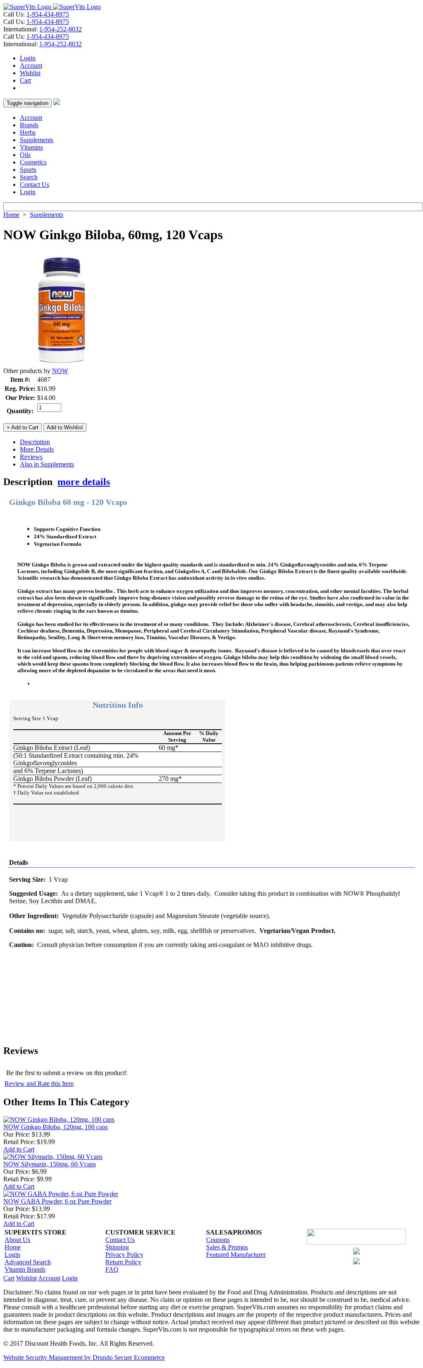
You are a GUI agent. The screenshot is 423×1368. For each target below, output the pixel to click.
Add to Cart (18, 1149)
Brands (29, 124)
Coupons (218, 1239)
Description (35, 441)
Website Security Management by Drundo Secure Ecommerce (84, 1357)
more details (83, 481)
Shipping (117, 1247)
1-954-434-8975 (47, 14)
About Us (17, 1239)
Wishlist (30, 72)
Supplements (36, 139)
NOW (60, 370)
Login (28, 58)
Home (11, 214)
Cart (25, 80)
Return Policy (123, 1262)
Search (29, 177)
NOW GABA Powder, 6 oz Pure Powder (57, 1201)
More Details (37, 449)
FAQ (112, 1269)
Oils (25, 154)
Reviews (31, 456)
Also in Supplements (47, 464)
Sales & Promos (227, 1247)
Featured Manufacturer (236, 1254)
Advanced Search (28, 1262)
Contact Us (34, 184)
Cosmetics (33, 162)
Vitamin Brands (25, 1269)
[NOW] (61, 365)
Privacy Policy (124, 1254)
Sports (28, 169)
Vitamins (31, 147)
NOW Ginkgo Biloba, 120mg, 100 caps (55, 1126)
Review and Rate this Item (39, 1083)
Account (31, 65)
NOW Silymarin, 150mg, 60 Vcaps (49, 1164)
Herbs (28, 132)
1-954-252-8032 (60, 29)
